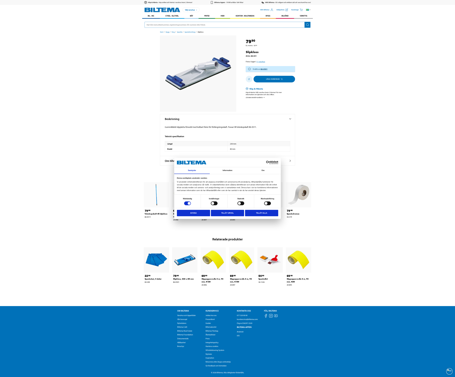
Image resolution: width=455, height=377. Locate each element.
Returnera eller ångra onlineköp (218, 362)
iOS (238, 335)
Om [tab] (263, 170)
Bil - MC (151, 16)
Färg (173, 32)
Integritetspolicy (212, 342)
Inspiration (210, 358)
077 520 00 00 (242, 315)
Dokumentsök (183, 338)
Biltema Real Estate (184, 331)
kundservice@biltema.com (247, 319)
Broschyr (180, 346)
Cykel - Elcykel (172, 16)
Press (208, 338)
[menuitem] (151, 16)
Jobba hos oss (211, 315)
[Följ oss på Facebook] (266, 316)
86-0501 (264, 69)
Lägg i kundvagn (273, 79)
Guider (208, 323)
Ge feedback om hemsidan (216, 365)
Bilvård (285, 16)
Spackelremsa (293, 214)
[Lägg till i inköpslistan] (249, 79)
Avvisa (193, 213)
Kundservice (212, 310)
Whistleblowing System (215, 350)
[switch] (214, 203)
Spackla (179, 32)
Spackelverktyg (189, 32)
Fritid (206, 16)
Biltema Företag (212, 331)
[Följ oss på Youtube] (276, 317)
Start (161, 32)
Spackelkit (263, 279)
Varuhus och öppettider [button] (186, 315)
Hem (222, 16)
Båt (191, 16)
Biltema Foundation (185, 334)
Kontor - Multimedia (245, 16)
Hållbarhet (181, 342)
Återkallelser (210, 334)
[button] (308, 10)
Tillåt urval (227, 213)
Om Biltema (183, 310)
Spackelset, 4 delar (153, 279)
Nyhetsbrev (181, 323)
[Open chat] (449, 371)
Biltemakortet (211, 327)
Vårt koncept (182, 319)
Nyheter (209, 354)
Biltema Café (182, 327)
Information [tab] (227, 170)
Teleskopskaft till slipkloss (156, 214)
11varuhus (260, 61)
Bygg (268, 16)
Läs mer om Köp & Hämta (254, 97)
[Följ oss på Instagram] (271, 316)
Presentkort (210, 319)
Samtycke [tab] (192, 170)
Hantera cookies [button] (212, 346)
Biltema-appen (244, 327)
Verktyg (303, 16)
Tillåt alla (261, 213)
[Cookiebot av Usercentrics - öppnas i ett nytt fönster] (267, 162)
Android (240, 331)
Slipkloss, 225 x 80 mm (183, 279)
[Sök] (307, 25)
